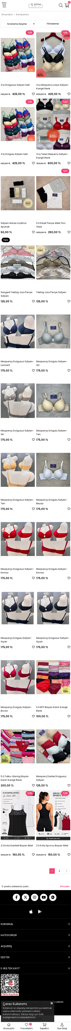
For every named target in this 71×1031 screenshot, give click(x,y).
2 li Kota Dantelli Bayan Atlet (17, 845)
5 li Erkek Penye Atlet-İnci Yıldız (50, 224)
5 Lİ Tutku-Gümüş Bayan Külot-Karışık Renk (15, 778)
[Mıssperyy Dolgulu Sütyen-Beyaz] (53, 469)
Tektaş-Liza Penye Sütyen (51, 292)
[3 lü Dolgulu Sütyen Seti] (18, 124)
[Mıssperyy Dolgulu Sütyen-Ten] (53, 400)
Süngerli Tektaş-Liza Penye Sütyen (16, 294)
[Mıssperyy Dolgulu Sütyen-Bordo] (18, 677)
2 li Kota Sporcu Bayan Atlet (52, 845)
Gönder (65, 886)
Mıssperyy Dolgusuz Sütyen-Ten (17, 501)
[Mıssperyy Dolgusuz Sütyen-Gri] (18, 400)
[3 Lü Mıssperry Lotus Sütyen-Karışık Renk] (53, 54)
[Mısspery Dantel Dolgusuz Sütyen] (53, 746)
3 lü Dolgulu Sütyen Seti (14, 154)
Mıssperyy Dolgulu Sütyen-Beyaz (51, 501)
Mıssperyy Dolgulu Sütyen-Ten (51, 432)
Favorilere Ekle (33, 94)
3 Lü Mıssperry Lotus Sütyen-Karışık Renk (52, 86)
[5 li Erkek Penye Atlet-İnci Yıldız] (53, 193)
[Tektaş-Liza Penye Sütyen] (53, 262)
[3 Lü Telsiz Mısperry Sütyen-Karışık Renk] (53, 124)
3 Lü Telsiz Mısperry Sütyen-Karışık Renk (52, 155)
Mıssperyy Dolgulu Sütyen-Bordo (16, 709)
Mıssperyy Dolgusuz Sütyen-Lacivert (17, 363)
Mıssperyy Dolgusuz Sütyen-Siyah (52, 639)
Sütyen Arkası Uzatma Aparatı (13, 224)
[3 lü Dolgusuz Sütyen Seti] (18, 54)
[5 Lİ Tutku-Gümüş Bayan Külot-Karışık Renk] (18, 746)
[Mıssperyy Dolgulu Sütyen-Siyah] (18, 608)
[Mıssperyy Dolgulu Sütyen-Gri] (53, 331)
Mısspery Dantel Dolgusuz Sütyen (51, 778)
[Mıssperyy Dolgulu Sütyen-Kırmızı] (53, 539)
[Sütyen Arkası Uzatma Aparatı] (18, 193)
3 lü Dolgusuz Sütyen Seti (15, 85)
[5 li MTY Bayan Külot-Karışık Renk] (53, 677)
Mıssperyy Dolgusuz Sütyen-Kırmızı (17, 570)
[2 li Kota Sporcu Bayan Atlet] (53, 815)
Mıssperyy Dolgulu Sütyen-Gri (51, 363)
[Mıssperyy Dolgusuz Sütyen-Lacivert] (18, 331)
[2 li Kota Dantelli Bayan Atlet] (18, 815)
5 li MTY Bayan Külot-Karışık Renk (52, 709)
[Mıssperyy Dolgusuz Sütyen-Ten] (18, 469)
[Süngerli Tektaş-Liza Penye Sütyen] (18, 262)
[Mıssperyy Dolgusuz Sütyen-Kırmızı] (18, 539)
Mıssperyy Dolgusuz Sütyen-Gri (17, 432)
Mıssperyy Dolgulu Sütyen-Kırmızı (51, 570)
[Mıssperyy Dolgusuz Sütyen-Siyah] (53, 608)
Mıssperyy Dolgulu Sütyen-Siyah (16, 639)
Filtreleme (53, 23)
